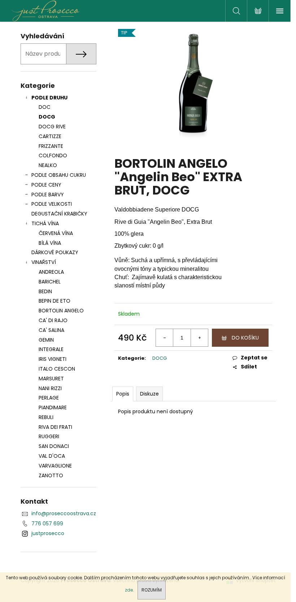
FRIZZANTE (51, 146)
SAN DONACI (54, 446)
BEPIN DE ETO (54, 300)
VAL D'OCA (52, 456)
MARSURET (51, 378)
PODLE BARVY (47, 194)
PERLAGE (49, 397)
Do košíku (245, 337)
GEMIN (46, 339)
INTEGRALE (51, 349)
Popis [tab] (122, 393)
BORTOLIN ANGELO (61, 310)
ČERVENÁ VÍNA (56, 233)
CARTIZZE (50, 136)
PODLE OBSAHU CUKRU (58, 175)
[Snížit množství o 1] (164, 337)
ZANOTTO (51, 475)
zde (129, 590)
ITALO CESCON (57, 368)
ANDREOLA (51, 272)
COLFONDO (53, 155)
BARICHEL (50, 281)
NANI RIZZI (50, 388)
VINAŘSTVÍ (43, 262)
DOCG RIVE (52, 126)
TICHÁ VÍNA (45, 223)
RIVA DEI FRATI (55, 427)
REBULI (46, 417)
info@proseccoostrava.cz (63, 513)
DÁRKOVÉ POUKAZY (54, 252)
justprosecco (47, 533)
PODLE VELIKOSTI (51, 204)
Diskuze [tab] (149, 393)
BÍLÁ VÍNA (50, 243)
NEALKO (48, 165)
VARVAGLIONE (55, 465)
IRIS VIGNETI (52, 359)
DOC (45, 107)
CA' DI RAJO (53, 320)
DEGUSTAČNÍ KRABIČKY (59, 213)
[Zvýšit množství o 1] (199, 337)
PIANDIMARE (53, 407)
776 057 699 (47, 523)
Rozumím (152, 590)
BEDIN (45, 291)
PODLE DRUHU (49, 97)
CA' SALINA (51, 330)
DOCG (47, 116)
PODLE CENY (46, 184)
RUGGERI (49, 436)
